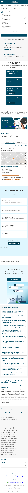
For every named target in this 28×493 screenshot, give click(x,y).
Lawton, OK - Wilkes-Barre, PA (8, 446)
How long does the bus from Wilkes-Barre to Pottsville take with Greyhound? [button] (12, 312)
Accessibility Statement (14, 487)
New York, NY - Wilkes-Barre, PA (8, 417)
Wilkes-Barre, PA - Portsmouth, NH (9, 438)
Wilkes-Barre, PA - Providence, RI (8, 454)
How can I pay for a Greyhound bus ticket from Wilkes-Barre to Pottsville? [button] (13, 373)
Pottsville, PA (18, 142)
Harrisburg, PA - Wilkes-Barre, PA (8, 432)
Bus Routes (8, 5)
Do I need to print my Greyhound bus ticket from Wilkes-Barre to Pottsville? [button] (12, 369)
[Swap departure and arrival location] (25, 18)
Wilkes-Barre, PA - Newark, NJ (7, 434)
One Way (6, 12)
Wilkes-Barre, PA (10, 142)
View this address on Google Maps (10, 175)
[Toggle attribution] (26, 163)
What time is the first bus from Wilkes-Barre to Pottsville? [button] (13, 337)
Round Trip (14, 12)
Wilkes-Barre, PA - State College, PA (9, 430)
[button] (14, 15)
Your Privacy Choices (15, 488)
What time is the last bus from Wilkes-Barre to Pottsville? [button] (13, 342)
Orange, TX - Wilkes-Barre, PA (7, 444)
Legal (11, 485)
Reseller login (7, 485)
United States (16, 5)
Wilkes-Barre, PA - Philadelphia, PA (8, 423)
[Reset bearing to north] (26, 157)
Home (2, 5)
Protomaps (16, 163)
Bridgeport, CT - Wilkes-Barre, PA (8, 440)
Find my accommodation (9, 31)
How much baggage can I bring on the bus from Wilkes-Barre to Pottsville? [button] (13, 321)
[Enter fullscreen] (26, 160)
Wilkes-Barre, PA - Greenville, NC (8, 425)
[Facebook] (5, 482)
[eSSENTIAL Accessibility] (15, 482)
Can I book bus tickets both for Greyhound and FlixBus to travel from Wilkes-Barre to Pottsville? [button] (13, 347)
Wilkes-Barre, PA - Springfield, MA (8, 448)
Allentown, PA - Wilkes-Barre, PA (8, 436)
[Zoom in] (26, 154)
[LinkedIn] (6, 482)
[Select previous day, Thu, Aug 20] (23, 24)
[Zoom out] (26, 155)
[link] (14, 284)
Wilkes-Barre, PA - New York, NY (8, 421)
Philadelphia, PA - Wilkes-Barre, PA (8, 419)
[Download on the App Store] (19, 476)
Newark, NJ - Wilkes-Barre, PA (7, 452)
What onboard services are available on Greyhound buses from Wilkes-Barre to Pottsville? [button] (11, 332)
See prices (11, 93)
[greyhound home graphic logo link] (14, 2)
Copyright (22, 485)
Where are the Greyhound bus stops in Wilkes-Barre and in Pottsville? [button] (13, 364)
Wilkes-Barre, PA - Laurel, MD (7, 450)
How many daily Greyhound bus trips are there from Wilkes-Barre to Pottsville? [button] (13, 353)
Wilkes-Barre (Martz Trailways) (12, 179)
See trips (11, 102)
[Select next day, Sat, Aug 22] (25, 24)
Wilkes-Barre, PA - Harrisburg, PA (8, 427)
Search (14, 35)
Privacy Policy (16, 485)
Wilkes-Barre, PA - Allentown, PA (8, 442)
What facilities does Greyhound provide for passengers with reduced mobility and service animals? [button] (13, 358)
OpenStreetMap (22, 163)
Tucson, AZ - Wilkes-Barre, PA (7, 429)
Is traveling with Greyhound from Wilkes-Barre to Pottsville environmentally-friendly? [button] (13, 326)
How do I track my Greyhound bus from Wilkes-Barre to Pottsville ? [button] (13, 316)
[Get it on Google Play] (10, 476)
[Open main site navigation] (2, 2)
